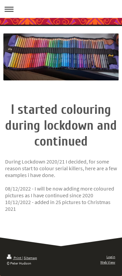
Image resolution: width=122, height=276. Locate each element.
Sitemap (30, 257)
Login (110, 256)
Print (17, 257)
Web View (107, 262)
